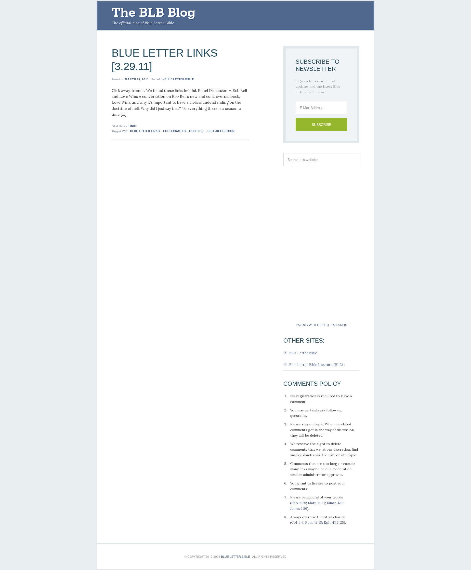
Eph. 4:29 (298, 503)
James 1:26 (298, 508)
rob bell (196, 131)
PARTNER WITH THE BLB (311, 325)
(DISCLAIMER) (338, 325)
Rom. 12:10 (313, 522)
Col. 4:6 (297, 522)
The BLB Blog (154, 12)
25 (342, 522)
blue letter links (145, 131)
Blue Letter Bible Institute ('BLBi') (317, 364)
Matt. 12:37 (316, 503)
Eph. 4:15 (331, 522)
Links (133, 126)
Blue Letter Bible (303, 353)
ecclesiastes (174, 131)
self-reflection (221, 131)
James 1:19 (335, 503)
